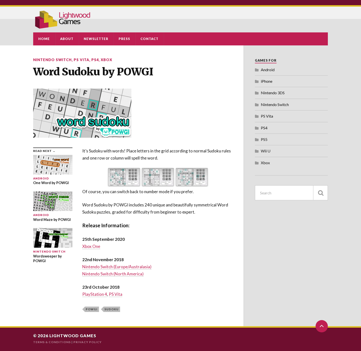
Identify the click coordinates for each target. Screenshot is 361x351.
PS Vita (81, 60)
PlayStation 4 (94, 294)
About (66, 39)
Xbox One (91, 246)
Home (44, 39)
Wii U (265, 150)
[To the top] (322, 326)
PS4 (95, 60)
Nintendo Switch (52, 60)
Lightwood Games (72, 335)
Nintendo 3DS (273, 92)
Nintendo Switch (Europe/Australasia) (117, 266)
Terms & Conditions (52, 342)
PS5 (264, 139)
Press (124, 39)
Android (268, 69)
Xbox (106, 60)
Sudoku (111, 309)
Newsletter (96, 39)
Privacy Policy (87, 342)
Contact (149, 39)
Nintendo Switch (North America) (113, 273)
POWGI (91, 309)
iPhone (266, 81)
